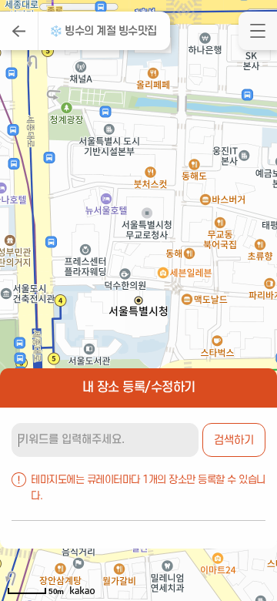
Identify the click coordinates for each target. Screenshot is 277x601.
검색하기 (234, 440)
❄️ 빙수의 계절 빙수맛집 (103, 31)
